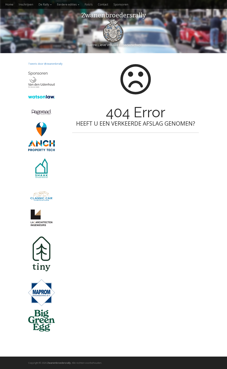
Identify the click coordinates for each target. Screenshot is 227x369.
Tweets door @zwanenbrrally (45, 63)
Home (9, 4)
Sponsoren (121, 4)
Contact (103, 4)
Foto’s (89, 4)
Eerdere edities (67, 4)
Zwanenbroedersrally (113, 15)
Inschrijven (26, 4)
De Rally (44, 4)
